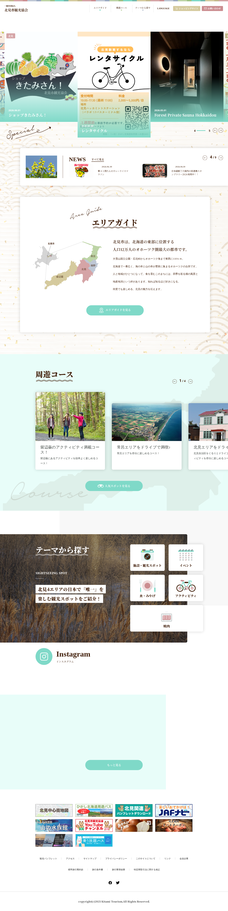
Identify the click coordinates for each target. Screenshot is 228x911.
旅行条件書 (97, 869)
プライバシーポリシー (116, 858)
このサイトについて (145, 858)
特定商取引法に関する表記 (147, 869)
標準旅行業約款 (75, 869)
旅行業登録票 (118, 869)
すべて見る (97, 159)
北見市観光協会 (16, 8)
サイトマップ (89, 858)
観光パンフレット (48, 858)
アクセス (70, 858)
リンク (167, 858)
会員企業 (184, 858)
